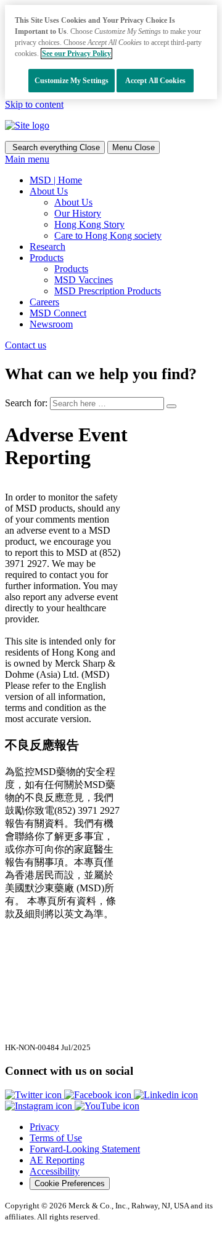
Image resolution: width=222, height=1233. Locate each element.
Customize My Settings (72, 80)
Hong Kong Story (89, 224)
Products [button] (47, 257)
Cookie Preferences (70, 1183)
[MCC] (27, 125)
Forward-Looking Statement (85, 1149)
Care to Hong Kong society (108, 235)
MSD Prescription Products (107, 291)
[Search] (171, 406)
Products (71, 268)
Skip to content (34, 104)
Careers (44, 302)
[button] (34, 1095)
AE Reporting (57, 1160)
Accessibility (55, 1171)
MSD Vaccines (83, 280)
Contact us (25, 345)
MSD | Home (56, 180)
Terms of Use (56, 1138)
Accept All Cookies (155, 80)
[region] (111, 52)
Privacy (44, 1127)
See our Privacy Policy (76, 53)
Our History (77, 213)
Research (47, 246)
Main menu (27, 159)
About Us (73, 202)
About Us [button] (49, 191)
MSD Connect (58, 313)
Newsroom (51, 324)
